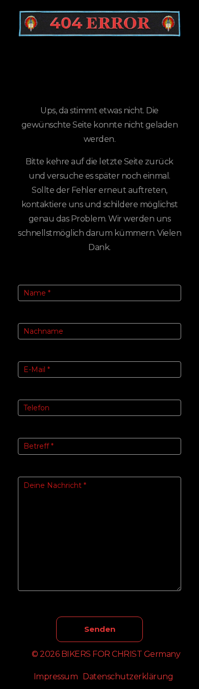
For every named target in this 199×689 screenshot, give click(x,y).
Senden (99, 629)
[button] (99, 61)
